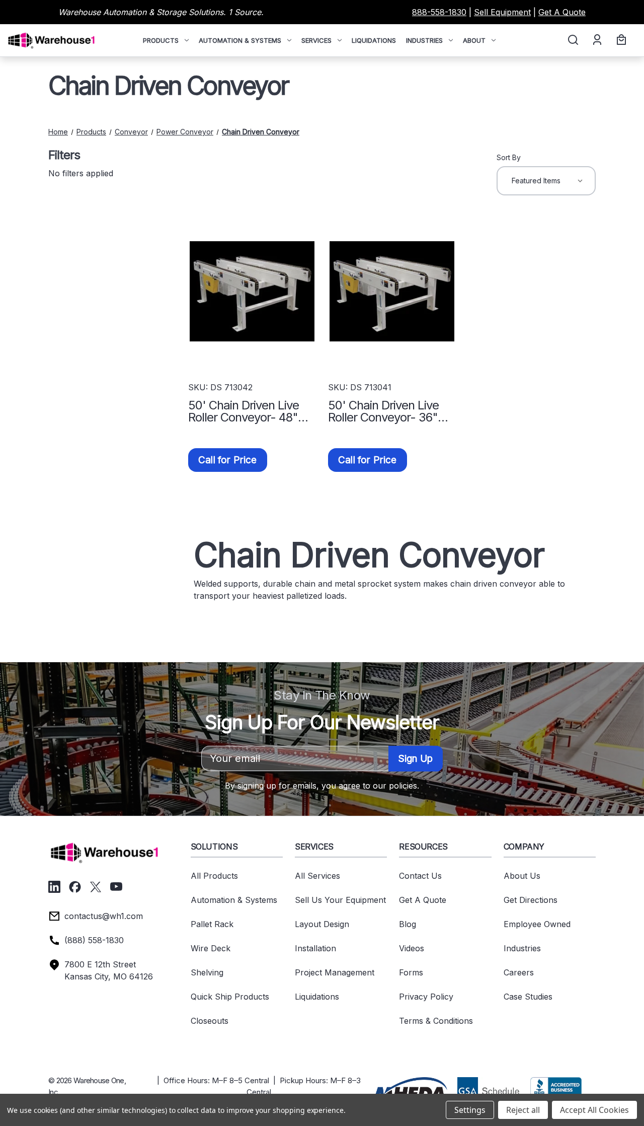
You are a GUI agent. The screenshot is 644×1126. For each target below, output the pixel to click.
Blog (407, 924)
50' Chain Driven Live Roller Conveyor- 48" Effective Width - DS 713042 (243, 411)
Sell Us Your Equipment (340, 900)
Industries (424, 40)
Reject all (523, 1109)
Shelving (207, 972)
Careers (519, 972)
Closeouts (209, 1021)
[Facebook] (75, 887)
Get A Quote (562, 12)
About (474, 40)
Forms (411, 972)
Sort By (509, 157)
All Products (214, 876)
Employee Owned (537, 924)
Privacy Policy (426, 997)
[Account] (596, 40)
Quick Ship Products (230, 997)
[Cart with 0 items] (620, 40)
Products (161, 40)
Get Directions (530, 900)
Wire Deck (210, 948)
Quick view (252, 291)
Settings (470, 1109)
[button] (410, 1089)
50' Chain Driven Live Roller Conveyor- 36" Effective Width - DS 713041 (383, 411)
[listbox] (546, 180)
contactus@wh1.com (103, 916)
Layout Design (322, 924)
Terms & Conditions (436, 1021)
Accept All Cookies (594, 1109)
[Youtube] (116, 887)
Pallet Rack (212, 924)
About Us (522, 876)
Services (316, 40)
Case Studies (528, 997)
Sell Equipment (502, 12)
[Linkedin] (54, 887)
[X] (96, 887)
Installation (315, 948)
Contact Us (420, 876)
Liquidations (374, 40)
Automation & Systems (240, 40)
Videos (411, 948)
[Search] (572, 40)
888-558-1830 (439, 12)
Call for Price (227, 460)
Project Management (334, 972)
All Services (317, 876)
